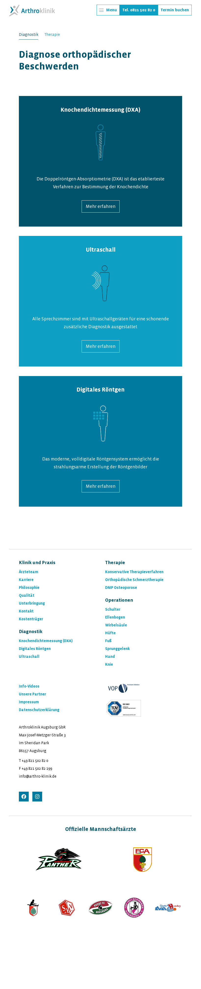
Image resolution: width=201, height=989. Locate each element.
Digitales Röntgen (100, 390)
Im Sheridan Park (34, 743)
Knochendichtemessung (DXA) (46, 641)
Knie (109, 664)
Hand (110, 656)
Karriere (26, 580)
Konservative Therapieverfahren (134, 572)
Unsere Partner (32, 694)
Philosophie (29, 587)
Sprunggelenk (117, 649)
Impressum (29, 702)
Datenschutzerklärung (39, 710)
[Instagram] (37, 796)
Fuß (108, 641)
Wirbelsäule (116, 625)
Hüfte (110, 633)
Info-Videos (29, 686)
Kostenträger (31, 619)
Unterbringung (32, 603)
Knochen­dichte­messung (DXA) (100, 110)
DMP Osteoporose (121, 587)
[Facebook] (24, 796)
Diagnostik (28, 34)
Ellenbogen (115, 617)
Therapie (52, 34)
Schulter (112, 609)
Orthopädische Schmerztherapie (134, 580)
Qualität (26, 595)
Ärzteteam (28, 572)
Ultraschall (100, 250)
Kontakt (26, 611)
